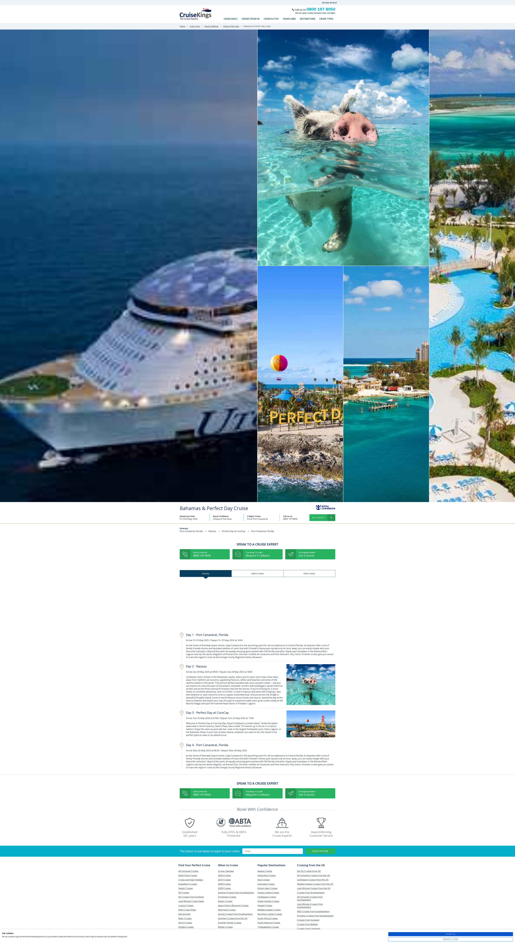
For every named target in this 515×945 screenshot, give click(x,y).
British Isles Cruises (267, 888)
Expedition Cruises (187, 884)
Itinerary (205, 573)
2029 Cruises (224, 888)
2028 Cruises (224, 884)
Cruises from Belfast (307, 924)
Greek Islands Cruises (268, 901)
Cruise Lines (289, 18)
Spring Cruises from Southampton (235, 914)
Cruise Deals (231, 18)
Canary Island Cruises (268, 892)
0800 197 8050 (290, 518)
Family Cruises (185, 888)
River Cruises (185, 918)
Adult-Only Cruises (187, 875)
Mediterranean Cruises (269, 909)
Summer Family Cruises (229, 922)
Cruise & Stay (271, 18)
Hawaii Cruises (265, 905)
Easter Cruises (225, 901)
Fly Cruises (183, 892)
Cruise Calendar (226, 871)
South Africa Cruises (268, 918)
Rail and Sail (184, 914)
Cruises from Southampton (311, 892)
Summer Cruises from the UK (232, 918)
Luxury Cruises (185, 905)
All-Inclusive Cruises (188, 871)
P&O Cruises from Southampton (313, 911)
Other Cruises (309, 573)
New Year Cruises (227, 909)
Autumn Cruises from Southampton (236, 892)
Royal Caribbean (211, 26)
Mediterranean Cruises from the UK (315, 884)
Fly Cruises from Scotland (191, 896)
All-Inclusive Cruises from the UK (313, 875)
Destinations (307, 18)
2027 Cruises (224, 879)
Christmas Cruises (227, 896)
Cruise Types (326, 18)
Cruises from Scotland (308, 920)
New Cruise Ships (187, 909)
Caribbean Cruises (267, 896)
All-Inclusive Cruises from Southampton (310, 898)
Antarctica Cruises (267, 875)
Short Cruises (185, 922)
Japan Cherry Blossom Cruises (233, 905)
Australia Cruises (266, 884)
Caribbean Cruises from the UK (312, 879)
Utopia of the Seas (231, 26)
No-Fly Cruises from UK (309, 871)
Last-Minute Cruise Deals (191, 901)
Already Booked (329, 2)
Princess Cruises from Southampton (315, 915)
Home (182, 26)
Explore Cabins (257, 573)
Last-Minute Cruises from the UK (313, 888)
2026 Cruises (224, 875)
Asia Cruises (264, 879)
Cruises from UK (251, 18)
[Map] (257, 603)
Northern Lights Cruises (270, 914)
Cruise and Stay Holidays (190, 879)
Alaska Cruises (265, 871)
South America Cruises (269, 922)
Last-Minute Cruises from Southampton (310, 906)
